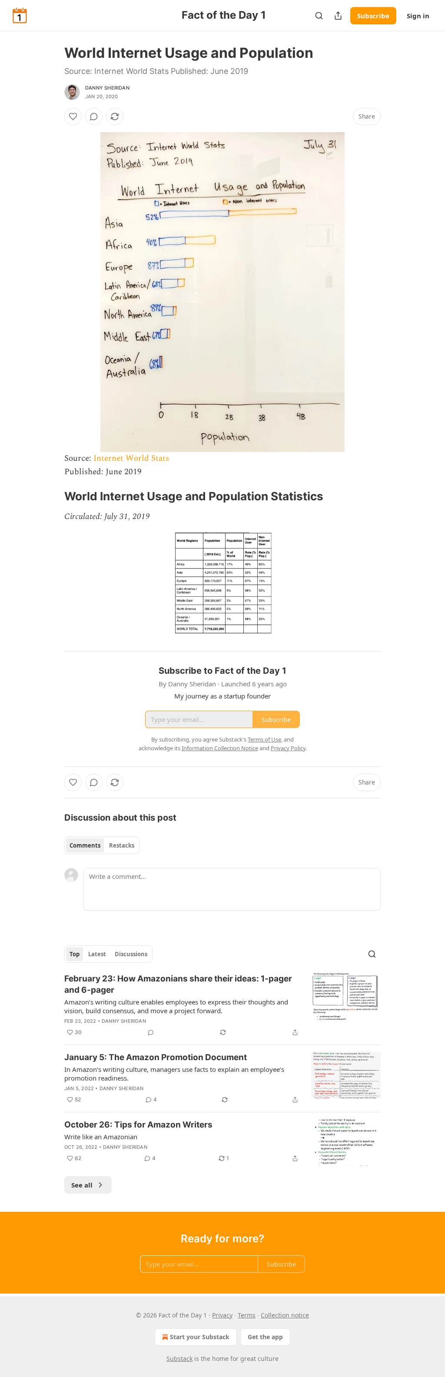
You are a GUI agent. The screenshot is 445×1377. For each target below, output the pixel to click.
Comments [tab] (85, 845)
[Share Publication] (338, 15)
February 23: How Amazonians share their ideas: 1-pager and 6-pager (178, 984)
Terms (247, 1315)
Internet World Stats (131, 458)
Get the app (265, 1337)
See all (82, 1185)
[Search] (319, 15)
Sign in (418, 15)
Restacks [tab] (121, 845)
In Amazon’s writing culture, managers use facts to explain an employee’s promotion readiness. (174, 1073)
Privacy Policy (288, 748)
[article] (222, 1005)
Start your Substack (199, 1337)
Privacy (222, 1315)
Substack (179, 1358)
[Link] (52, 496)
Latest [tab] (97, 954)
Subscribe (373, 15)
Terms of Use (264, 739)
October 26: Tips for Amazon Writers (138, 1125)
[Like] (73, 116)
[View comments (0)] (94, 116)
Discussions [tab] (131, 954)
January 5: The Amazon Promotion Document (155, 1057)
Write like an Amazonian (100, 1136)
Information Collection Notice (220, 748)
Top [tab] (75, 954)
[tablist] (101, 845)
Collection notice (285, 1315)
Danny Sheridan (107, 88)
